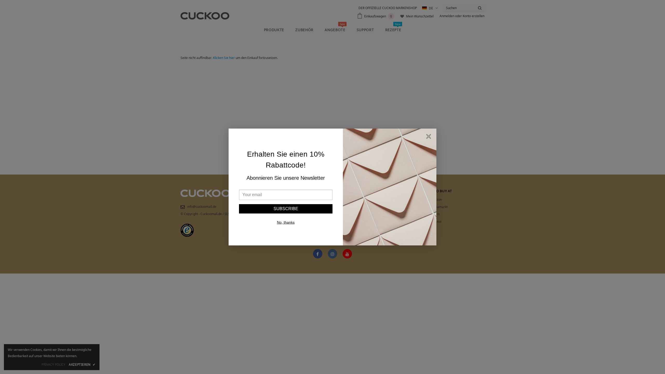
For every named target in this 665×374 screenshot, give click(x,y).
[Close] (428, 137)
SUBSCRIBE (286, 208)
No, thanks (286, 222)
